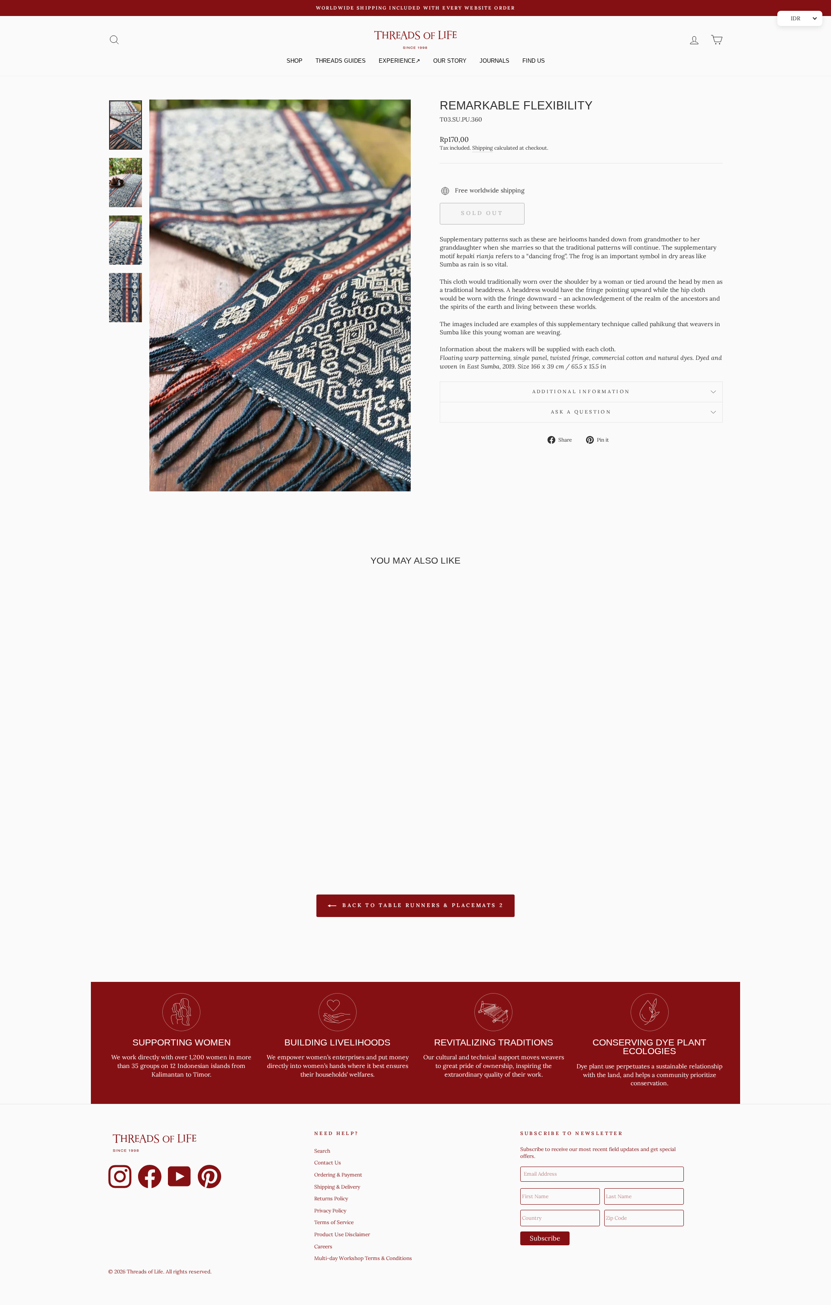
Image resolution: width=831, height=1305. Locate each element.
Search (322, 1151)
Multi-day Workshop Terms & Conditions (363, 1258)
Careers (323, 1246)
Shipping (482, 147)
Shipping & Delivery (337, 1186)
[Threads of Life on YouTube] (179, 1178)
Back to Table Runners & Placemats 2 (422, 905)
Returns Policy (331, 1198)
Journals (494, 61)
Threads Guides (341, 61)
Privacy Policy (330, 1210)
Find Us (533, 61)
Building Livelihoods (337, 1042)
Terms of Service (334, 1222)
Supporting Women (181, 1042)
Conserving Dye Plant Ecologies (649, 1046)
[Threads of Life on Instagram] (120, 1178)
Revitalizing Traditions (493, 1042)
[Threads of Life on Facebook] (149, 1178)
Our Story (450, 61)
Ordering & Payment (338, 1174)
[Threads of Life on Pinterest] (209, 1178)
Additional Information (581, 391)
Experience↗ (399, 61)
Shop (295, 61)
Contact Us (327, 1162)
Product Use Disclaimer (342, 1234)
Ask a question (581, 412)
